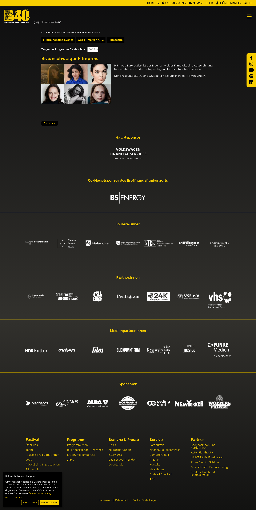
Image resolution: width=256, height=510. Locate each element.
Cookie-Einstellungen (145, 500)
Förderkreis (230, 3)
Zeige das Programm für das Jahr (63, 49)
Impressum (105, 500)
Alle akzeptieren (49, 502)
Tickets (153, 3)
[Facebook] (251, 58)
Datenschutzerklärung (40, 493)
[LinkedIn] (251, 82)
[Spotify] (251, 76)
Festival (58, 32)
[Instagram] (251, 64)
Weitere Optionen (14, 497)
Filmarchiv (69, 32)
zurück (51, 123)
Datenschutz (122, 500)
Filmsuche (116, 39)
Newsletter (203, 3)
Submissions (175, 3)
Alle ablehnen (29, 502)
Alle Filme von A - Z (91, 39)
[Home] (32, 16)
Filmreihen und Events (87, 32)
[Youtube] (251, 70)
